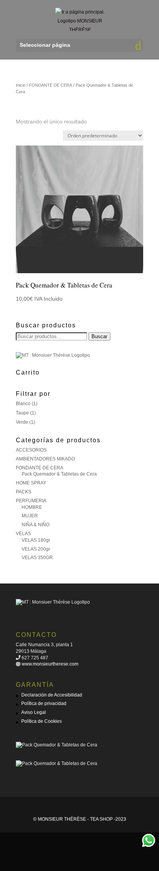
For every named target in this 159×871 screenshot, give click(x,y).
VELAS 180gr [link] (36, 540)
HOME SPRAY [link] (31, 483)
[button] (79, 45)
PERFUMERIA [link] (31, 500)
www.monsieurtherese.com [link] (49, 664)
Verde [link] (22, 422)
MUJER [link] (30, 515)
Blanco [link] (23, 403)
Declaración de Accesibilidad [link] (51, 695)
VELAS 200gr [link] (36, 549)
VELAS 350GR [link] (37, 557)
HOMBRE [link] (32, 507)
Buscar (99, 336)
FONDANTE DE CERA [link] (50, 85)
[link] (80, 19)
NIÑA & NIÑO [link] (35, 524)
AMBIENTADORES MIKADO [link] (45, 459)
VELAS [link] (23, 533)
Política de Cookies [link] (41, 721)
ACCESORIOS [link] (31, 450)
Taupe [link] (22, 413)
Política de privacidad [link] (43, 703)
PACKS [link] (23, 492)
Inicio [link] (20, 85)
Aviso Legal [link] (33, 712)
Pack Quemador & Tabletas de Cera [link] (59, 474)
